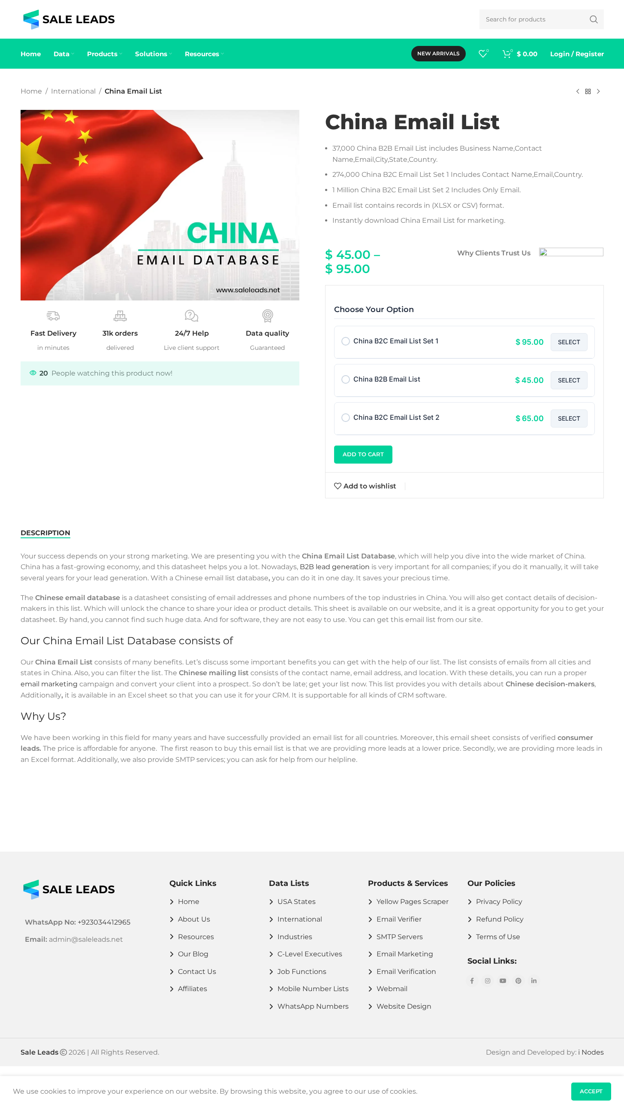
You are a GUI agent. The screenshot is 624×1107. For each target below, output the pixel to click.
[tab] (45, 533)
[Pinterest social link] (518, 980)
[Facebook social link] (472, 980)
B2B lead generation (335, 567)
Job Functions (301, 971)
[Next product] (598, 92)
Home (31, 91)
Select (569, 342)
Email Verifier (399, 919)
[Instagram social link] (487, 980)
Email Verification (406, 971)
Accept (591, 1091)
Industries (294, 937)
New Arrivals (438, 53)
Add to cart (363, 454)
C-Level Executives (309, 954)
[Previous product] (578, 92)
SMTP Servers (400, 937)
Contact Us (197, 971)
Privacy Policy (499, 902)
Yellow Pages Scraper (413, 902)
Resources (196, 937)
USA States (296, 902)
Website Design (404, 1006)
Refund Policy (500, 919)
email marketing (49, 684)
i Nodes (591, 1052)
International (73, 91)
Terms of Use (498, 937)
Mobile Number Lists (313, 989)
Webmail (392, 989)
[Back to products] (588, 92)
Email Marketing (405, 954)
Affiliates (192, 989)
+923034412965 (104, 922)
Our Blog (193, 954)
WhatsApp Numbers (313, 1006)
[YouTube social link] (503, 980)
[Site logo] (69, 19)
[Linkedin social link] (534, 980)
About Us (194, 919)
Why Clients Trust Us (494, 253)
